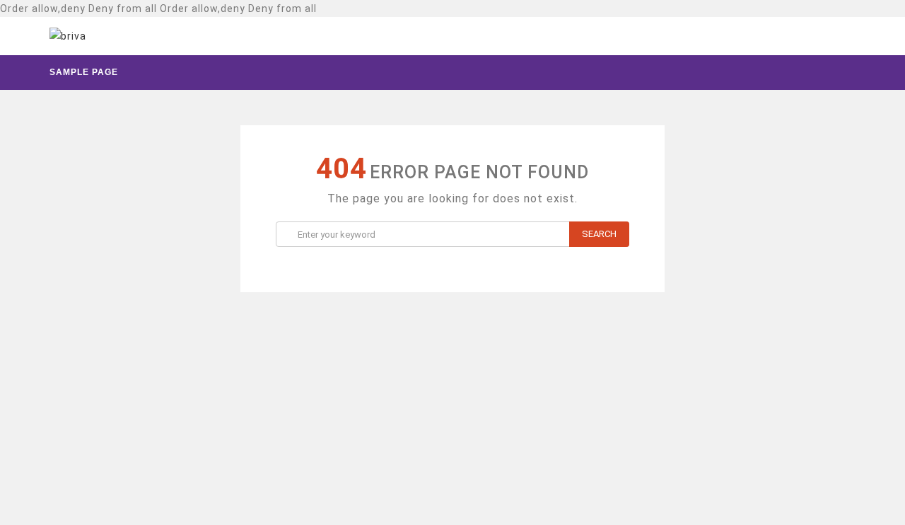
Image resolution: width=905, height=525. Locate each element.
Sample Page (83, 72)
